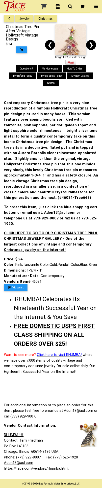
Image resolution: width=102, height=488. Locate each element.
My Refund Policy (22, 75)
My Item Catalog (80, 75)
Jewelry (24, 18)
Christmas (45, 18)
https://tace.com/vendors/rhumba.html (36, 468)
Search (51, 83)
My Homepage (50, 68)
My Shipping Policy (51, 75)
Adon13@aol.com (60, 212)
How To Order (74, 68)
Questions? (26, 68)
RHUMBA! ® (14, 435)
